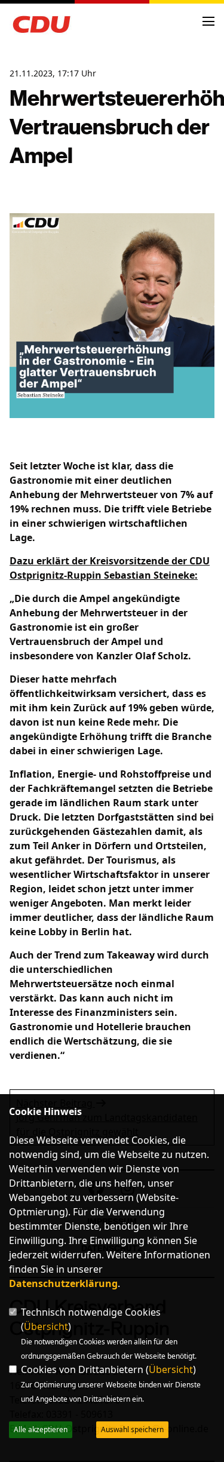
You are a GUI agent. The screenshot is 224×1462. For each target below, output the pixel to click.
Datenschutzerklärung (63, 1283)
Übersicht (46, 1326)
